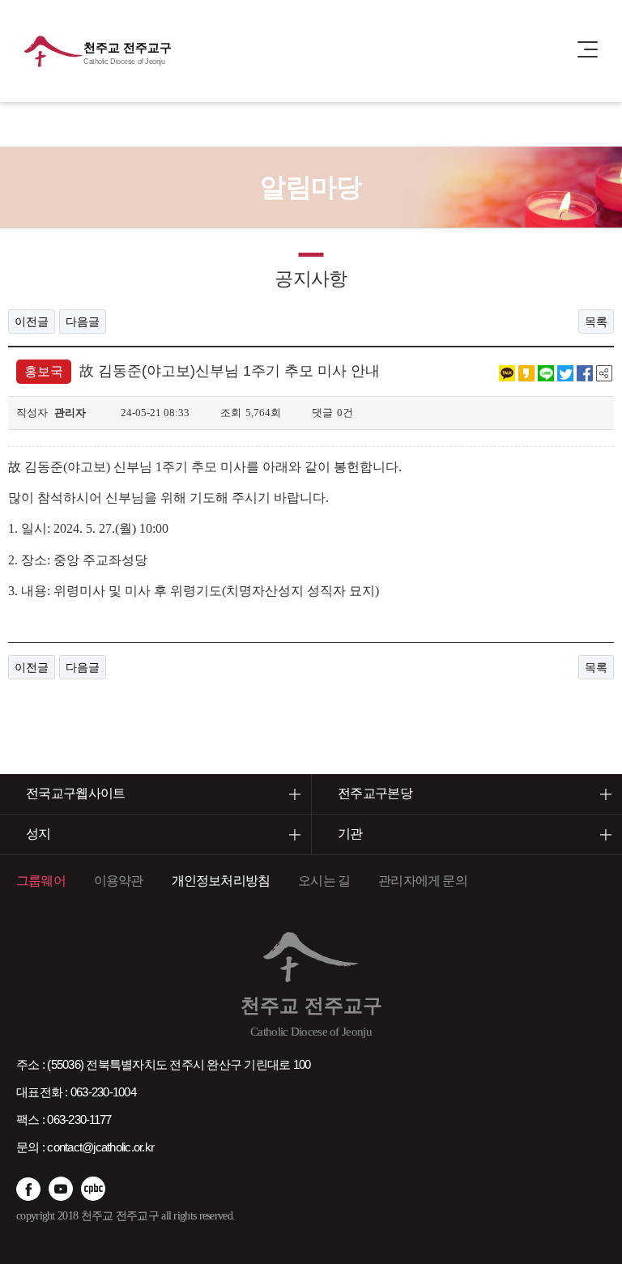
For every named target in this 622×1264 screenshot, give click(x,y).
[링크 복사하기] (604, 372)
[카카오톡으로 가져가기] (507, 372)
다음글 (83, 321)
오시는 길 (324, 880)
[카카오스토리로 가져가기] (526, 372)
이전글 (32, 321)
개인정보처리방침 (221, 880)
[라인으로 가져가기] (546, 372)
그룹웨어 (41, 880)
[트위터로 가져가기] (565, 372)
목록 (596, 321)
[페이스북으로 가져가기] (585, 372)
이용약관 (118, 880)
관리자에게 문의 (422, 880)
